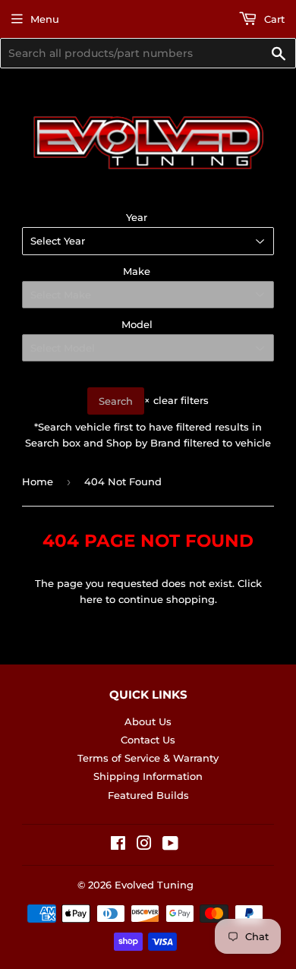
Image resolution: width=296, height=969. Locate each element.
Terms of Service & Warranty (148, 758)
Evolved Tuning (154, 885)
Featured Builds (148, 795)
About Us (148, 721)
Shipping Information (148, 776)
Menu (44, 19)
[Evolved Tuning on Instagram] (144, 845)
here (91, 599)
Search (116, 401)
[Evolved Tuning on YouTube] (170, 845)
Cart (273, 19)
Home (37, 481)
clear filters (176, 400)
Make (136, 271)
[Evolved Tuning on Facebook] (118, 845)
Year (136, 217)
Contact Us (148, 740)
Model (137, 324)
